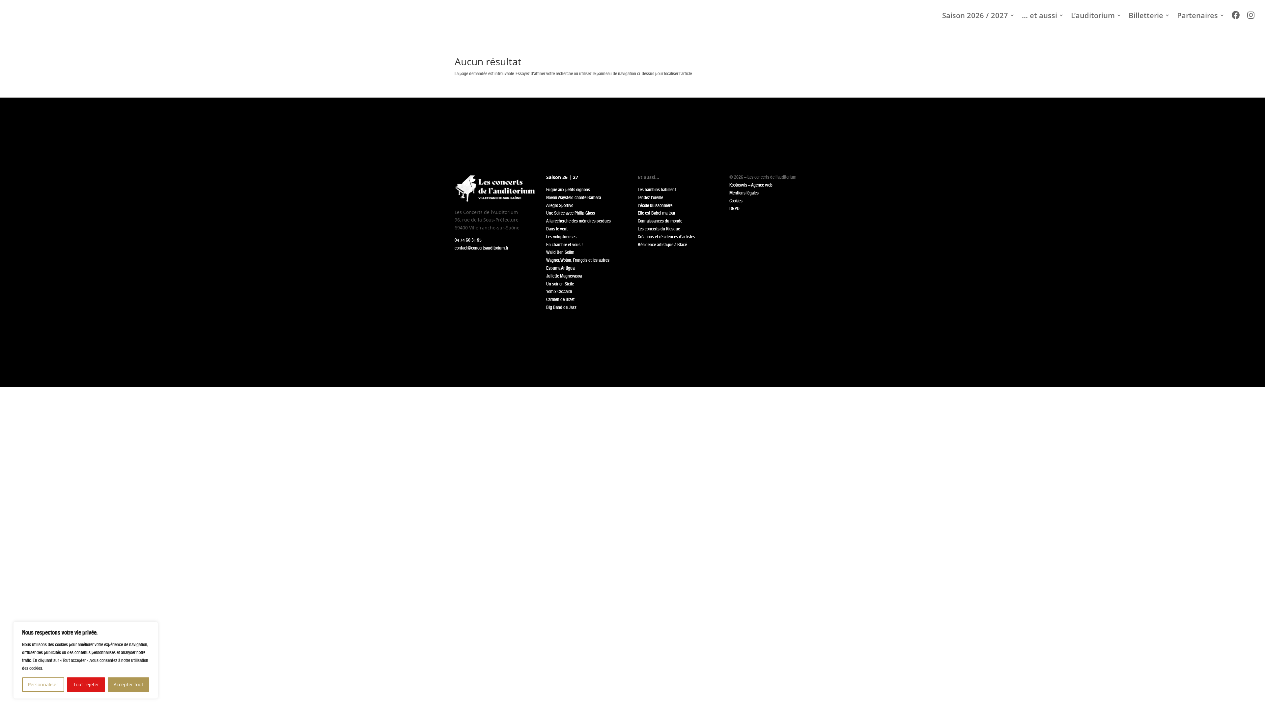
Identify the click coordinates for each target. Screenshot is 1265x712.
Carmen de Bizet (560, 299)
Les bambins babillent (657, 189)
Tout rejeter (86, 684)
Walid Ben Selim (560, 252)
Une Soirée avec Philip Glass (570, 213)
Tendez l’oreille (650, 197)
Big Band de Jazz (561, 307)
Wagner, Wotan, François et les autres (577, 260)
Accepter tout (128, 684)
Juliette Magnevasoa (564, 276)
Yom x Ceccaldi (559, 291)
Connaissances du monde (660, 220)
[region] (85, 660)
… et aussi (1039, 16)
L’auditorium (1093, 16)
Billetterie (1146, 16)
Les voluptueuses (561, 236)
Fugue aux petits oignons (568, 189)
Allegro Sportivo (559, 205)
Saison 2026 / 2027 (975, 16)
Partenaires (1197, 16)
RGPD (734, 208)
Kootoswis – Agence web (751, 185)
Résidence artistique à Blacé (662, 244)
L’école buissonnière (655, 205)
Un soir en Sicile (560, 283)
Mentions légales (744, 192)
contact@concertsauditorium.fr (481, 248)
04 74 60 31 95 (468, 240)
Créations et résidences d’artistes (666, 236)
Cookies (736, 200)
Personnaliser (43, 684)
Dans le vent (557, 228)
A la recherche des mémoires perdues (578, 220)
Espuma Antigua (560, 268)
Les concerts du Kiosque (659, 228)
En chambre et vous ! (564, 244)
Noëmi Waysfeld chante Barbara (573, 197)
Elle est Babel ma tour (656, 213)
